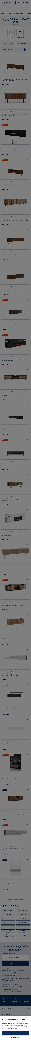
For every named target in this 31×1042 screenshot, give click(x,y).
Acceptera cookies (15, 1033)
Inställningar (15, 1037)
